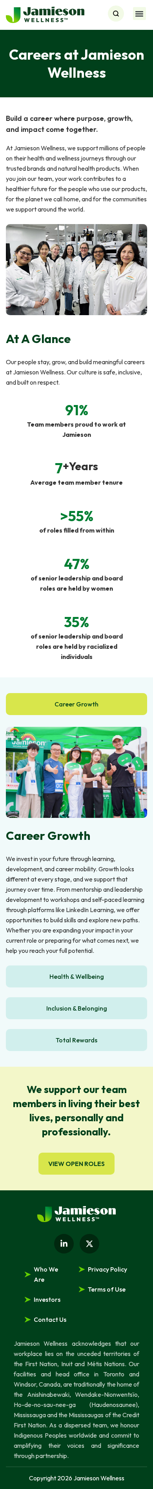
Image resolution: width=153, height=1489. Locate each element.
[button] (139, 13)
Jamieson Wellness (98, 1478)
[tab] (76, 704)
